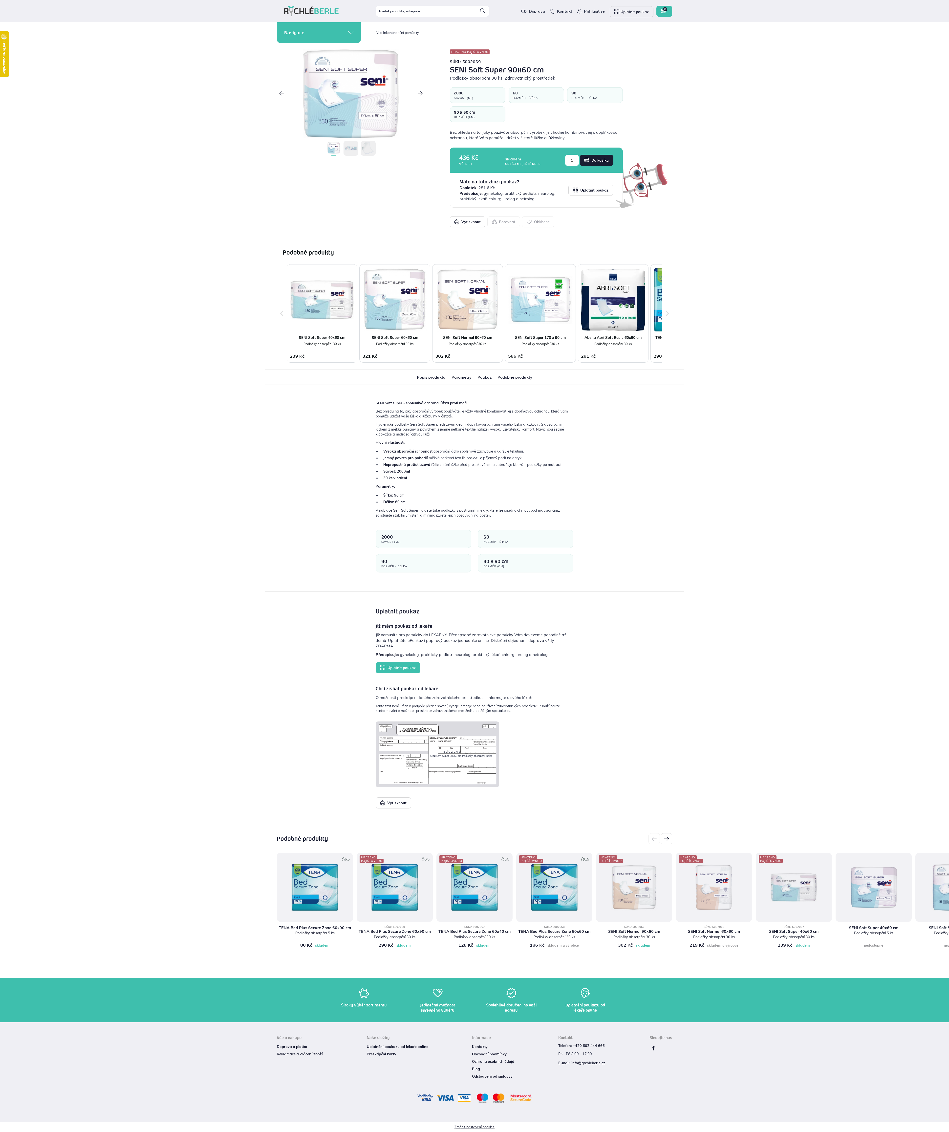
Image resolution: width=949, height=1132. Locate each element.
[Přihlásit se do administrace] (944, 1127)
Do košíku (599, 160)
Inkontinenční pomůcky (401, 32)
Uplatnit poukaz (593, 190)
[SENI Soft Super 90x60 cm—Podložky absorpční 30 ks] (351, 93)
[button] (281, 94)
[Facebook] (653, 1048)
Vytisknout (470, 221)
